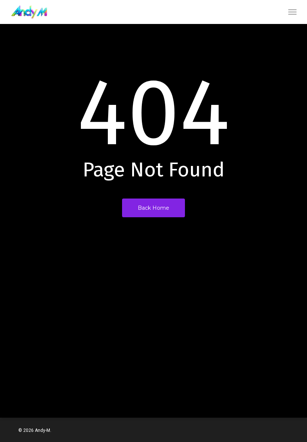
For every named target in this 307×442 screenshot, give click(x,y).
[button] (292, 12)
